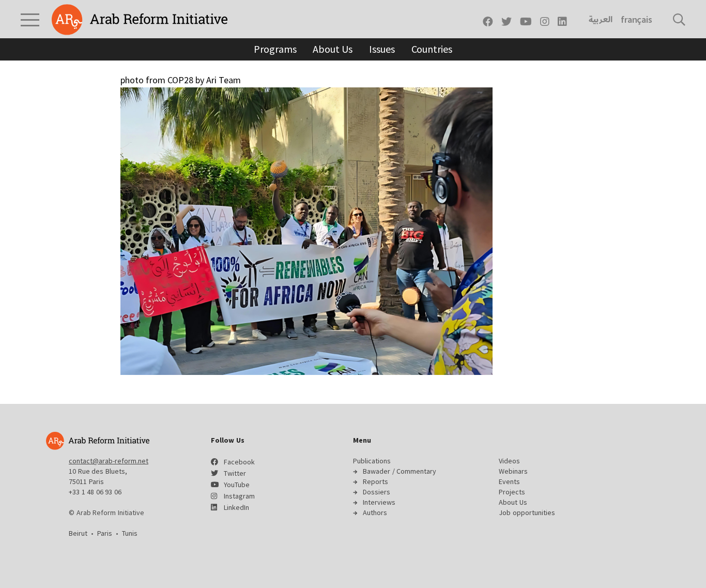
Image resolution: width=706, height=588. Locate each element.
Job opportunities (527, 512)
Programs (275, 48)
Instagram (239, 496)
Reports (375, 481)
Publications (372, 460)
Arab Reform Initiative (139, 19)
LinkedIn (236, 507)
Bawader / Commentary (399, 471)
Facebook (239, 461)
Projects (512, 491)
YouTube (237, 484)
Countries (431, 48)
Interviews (379, 502)
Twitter (235, 473)
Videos (509, 460)
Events (509, 481)
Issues (381, 48)
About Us (332, 48)
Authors (375, 512)
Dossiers (376, 491)
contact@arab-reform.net (108, 460)
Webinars (513, 471)
